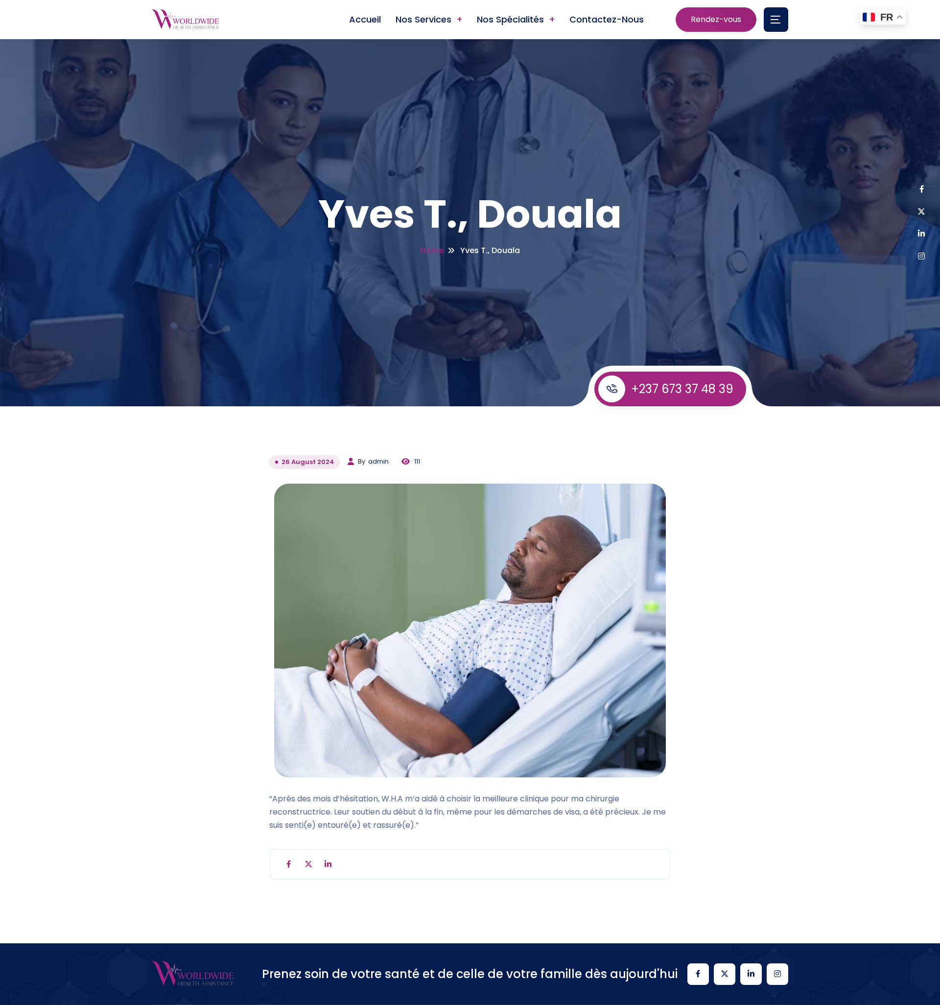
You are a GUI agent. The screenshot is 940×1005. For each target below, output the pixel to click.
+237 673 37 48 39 (682, 389)
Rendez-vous (716, 19)
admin (378, 461)
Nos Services (423, 19)
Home (432, 250)
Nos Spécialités (510, 19)
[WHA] (186, 20)
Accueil (365, 19)
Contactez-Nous (606, 19)
